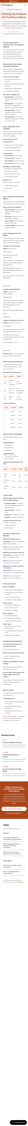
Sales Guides (16, 31)
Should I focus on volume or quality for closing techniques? (12, 853)
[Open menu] (25, 5)
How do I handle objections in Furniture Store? (11, 872)
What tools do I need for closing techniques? (12, 866)
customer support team (17, 882)
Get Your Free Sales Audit (13, 809)
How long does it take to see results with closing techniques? (12, 838)
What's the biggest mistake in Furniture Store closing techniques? (11, 845)
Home (9, 31)
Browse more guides (13, 813)
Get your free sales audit (10, 716)
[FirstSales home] (7, 5)
